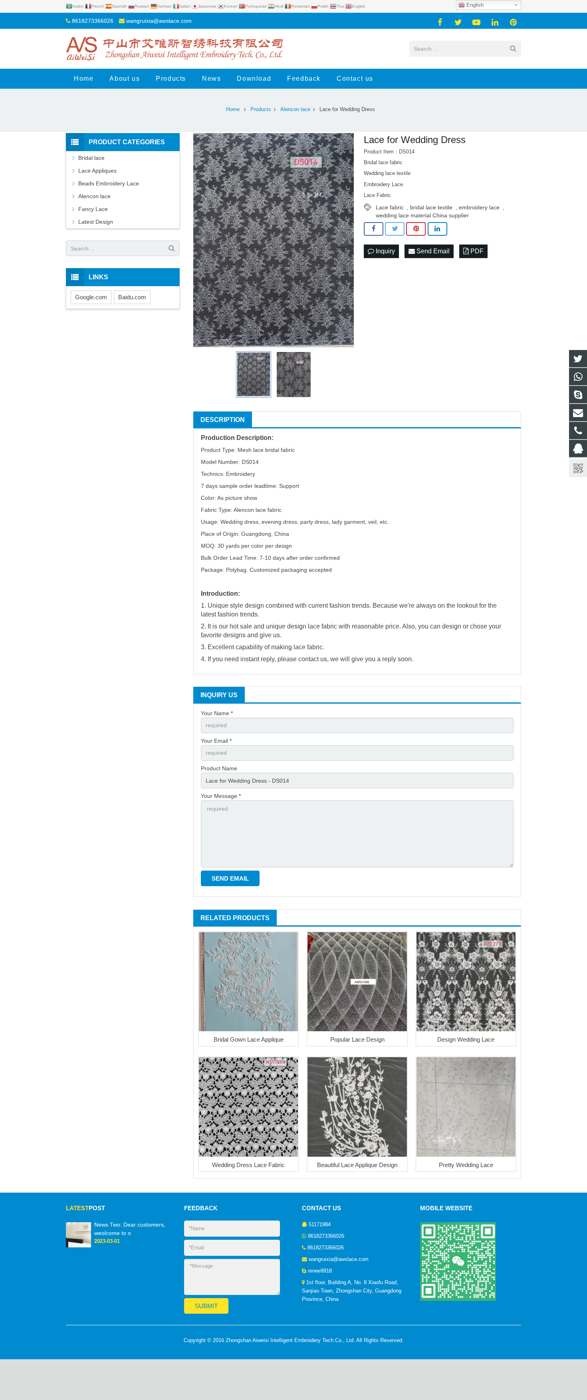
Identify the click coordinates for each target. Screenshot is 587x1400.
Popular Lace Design (357, 1039)
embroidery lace (479, 207)
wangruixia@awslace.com (159, 21)
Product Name (219, 768)
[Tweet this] (395, 229)
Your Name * (217, 713)
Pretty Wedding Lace (466, 1164)
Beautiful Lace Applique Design (357, 1164)
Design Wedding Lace (465, 1039)
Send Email (432, 251)
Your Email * (216, 741)
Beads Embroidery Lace (108, 183)
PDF (476, 251)
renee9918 (320, 1271)
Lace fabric (390, 207)
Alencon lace (94, 196)
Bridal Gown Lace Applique (249, 1039)
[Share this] (373, 229)
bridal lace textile (431, 207)
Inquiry (384, 251)
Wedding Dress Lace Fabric (248, 1164)
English (474, 5)
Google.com (91, 297)
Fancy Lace (93, 209)
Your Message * (221, 796)
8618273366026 (92, 21)
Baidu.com (132, 297)
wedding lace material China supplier (422, 215)
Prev (203, 240)
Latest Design (95, 222)
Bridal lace (91, 158)
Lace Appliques (97, 170)
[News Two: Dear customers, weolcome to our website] (78, 1246)
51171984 (320, 1224)
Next (343, 240)
